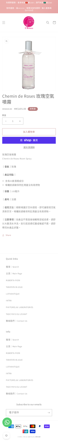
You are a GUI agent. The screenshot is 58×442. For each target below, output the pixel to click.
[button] (3, 22)
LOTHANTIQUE (13, 293)
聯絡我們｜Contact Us (16, 321)
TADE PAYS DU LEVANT (16, 314)
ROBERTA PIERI (13, 280)
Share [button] (8, 235)
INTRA (9, 300)
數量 (4, 115)
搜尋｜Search (12, 266)
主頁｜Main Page (14, 273)
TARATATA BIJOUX (14, 287)
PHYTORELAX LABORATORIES (19, 307)
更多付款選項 (29, 147)
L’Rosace (25, 437)
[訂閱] (48, 412)
